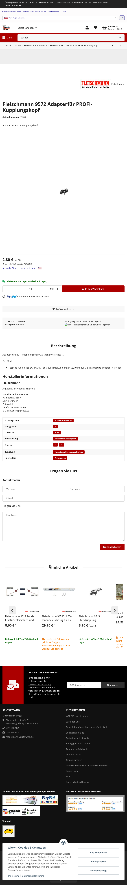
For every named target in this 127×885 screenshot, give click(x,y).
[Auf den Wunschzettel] (36, 578)
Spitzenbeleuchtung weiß (66, 439)
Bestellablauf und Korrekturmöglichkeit (86, 727)
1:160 (57, 432)
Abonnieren (113, 685)
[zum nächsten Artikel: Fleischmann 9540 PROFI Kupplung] (121, 45)
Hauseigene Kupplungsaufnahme (69, 452)
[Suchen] (120, 37)
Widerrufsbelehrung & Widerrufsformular (87, 765)
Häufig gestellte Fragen (78, 743)
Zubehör (20, 324)
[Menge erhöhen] (57, 289)
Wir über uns (73, 721)
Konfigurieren (98, 861)
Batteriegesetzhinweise (78, 738)
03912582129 (13, 727)
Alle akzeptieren (98, 852)
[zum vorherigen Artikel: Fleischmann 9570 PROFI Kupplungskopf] (113, 45)
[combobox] (59, 18)
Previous (12, 610)
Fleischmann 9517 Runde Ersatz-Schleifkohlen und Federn (19, 618)
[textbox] (59, 18)
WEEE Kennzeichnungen (78, 716)
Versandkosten (73, 754)
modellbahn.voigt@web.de (20, 736)
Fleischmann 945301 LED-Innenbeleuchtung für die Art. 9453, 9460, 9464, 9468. (57, 618)
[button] (87, 27)
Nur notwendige (98, 870)
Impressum (13, 875)
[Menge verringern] (7, 289)
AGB (68, 776)
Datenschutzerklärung (33, 875)
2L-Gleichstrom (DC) (63, 420)
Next (114, 610)
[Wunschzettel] (95, 27)
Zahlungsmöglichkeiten (78, 749)
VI (62, 445)
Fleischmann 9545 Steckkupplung (89, 618)
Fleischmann (60, 458)
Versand (28, 263)
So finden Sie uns (75, 732)
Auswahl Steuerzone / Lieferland (19, 268)
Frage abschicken (112, 546)
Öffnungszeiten (74, 759)
